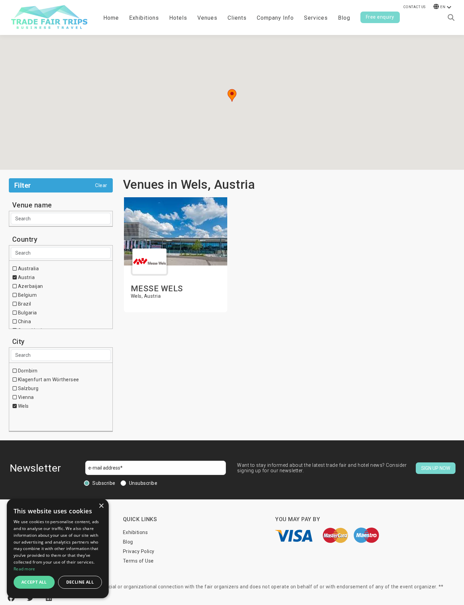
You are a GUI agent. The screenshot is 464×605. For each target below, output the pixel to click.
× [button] (101, 506)
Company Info (275, 18)
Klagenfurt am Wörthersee (48, 379)
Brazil (24, 304)
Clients (237, 18)
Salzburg (28, 388)
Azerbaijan (30, 286)
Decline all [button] (80, 582)
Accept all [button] (34, 582)
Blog (344, 18)
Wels (23, 406)
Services (316, 18)
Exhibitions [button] (144, 18)
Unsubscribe (143, 483)
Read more (24, 569)
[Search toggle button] (451, 17)
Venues (207, 18)
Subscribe (103, 483)
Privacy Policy (139, 551)
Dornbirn (27, 370)
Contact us (414, 7)
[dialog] (58, 548)
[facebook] (12, 598)
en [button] (442, 7)
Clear (101, 185)
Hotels (178, 18)
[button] (232, 95)
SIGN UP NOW (435, 468)
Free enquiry (380, 17)
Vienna (25, 397)
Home (111, 18)
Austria (26, 277)
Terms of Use (138, 561)
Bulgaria (27, 312)
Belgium (27, 295)
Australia (28, 268)
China (24, 321)
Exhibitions (135, 532)
